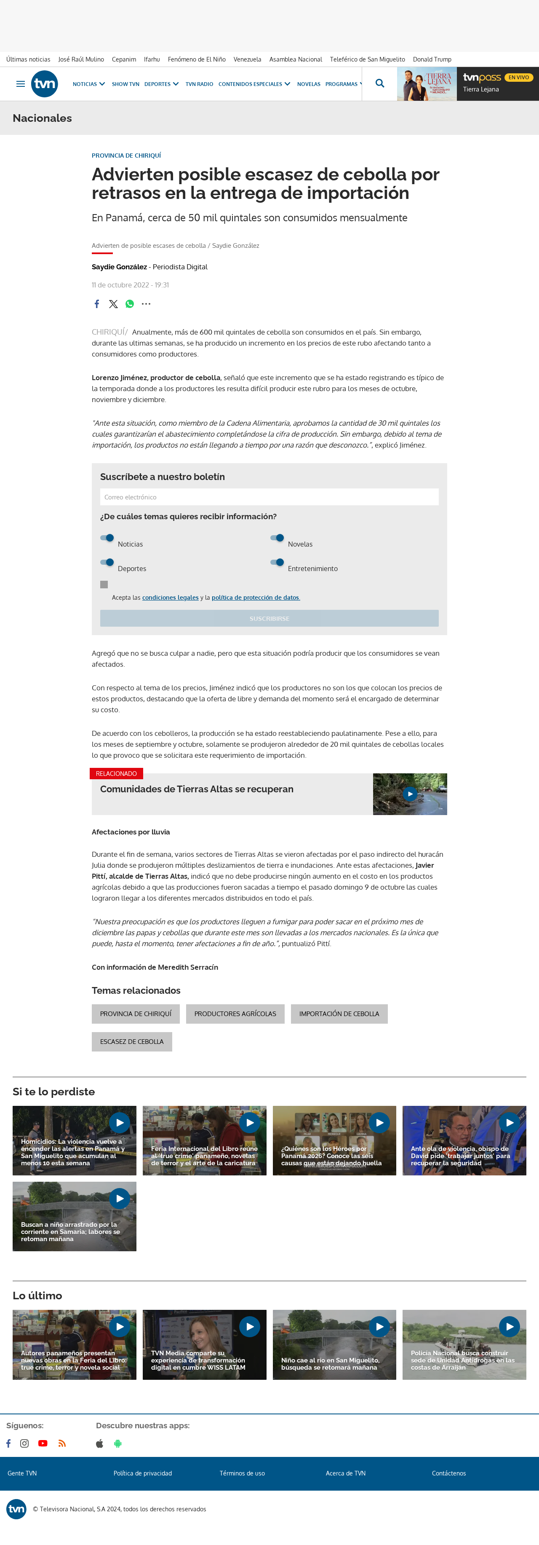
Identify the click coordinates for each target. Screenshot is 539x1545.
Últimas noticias (28, 59)
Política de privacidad (143, 1473)
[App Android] (119, 1443)
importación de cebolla (339, 1014)
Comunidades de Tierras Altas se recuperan (197, 789)
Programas (342, 84)
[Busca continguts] (379, 84)
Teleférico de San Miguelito (367, 59)
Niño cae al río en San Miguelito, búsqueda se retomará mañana (330, 1364)
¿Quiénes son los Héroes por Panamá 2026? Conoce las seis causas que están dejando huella (331, 1156)
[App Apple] (101, 1443)
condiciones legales (170, 597)
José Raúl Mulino (81, 59)
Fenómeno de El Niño (197, 59)
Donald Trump (432, 59)
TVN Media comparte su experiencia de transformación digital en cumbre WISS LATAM (198, 1360)
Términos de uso (242, 1473)
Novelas (308, 84)
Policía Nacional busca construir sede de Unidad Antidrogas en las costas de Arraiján (463, 1360)
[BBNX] (16, 1509)
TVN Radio (199, 84)
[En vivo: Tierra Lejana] (427, 84)
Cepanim (124, 59)
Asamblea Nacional (296, 59)
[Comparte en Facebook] (96, 303)
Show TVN (125, 84)
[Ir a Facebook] (10, 1443)
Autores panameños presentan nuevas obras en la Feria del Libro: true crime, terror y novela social (74, 1360)
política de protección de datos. (256, 597)
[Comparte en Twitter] (113, 303)
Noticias (85, 84)
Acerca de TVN (346, 1473)
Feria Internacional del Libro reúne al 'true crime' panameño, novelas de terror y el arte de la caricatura (204, 1156)
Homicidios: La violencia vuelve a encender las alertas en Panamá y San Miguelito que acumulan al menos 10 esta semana (73, 1152)
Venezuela (247, 59)
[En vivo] (470, 74)
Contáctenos (449, 1473)
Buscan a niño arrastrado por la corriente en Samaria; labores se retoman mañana (70, 1232)
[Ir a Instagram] (26, 1443)
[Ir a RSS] (64, 1443)
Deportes (157, 84)
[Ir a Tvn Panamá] (44, 83)
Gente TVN (22, 1473)
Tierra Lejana (481, 89)
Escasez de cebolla (132, 1042)
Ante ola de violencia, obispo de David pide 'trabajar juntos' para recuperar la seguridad (460, 1156)
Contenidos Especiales (250, 84)
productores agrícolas (235, 1014)
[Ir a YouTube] (44, 1443)
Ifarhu (152, 59)
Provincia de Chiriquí (135, 1014)
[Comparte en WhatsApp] (129, 303)
